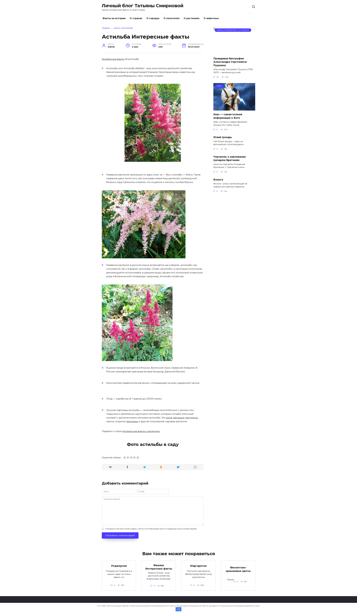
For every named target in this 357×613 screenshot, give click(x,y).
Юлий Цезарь (222, 137)
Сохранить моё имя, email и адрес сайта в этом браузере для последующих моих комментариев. (151, 529)
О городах (152, 18)
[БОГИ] (234, 108)
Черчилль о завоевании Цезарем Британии (229, 158)
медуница (191, 417)
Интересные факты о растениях (141, 431)
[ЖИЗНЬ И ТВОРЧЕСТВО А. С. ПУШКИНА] (234, 52)
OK (178, 609)
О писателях (171, 18)
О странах (136, 18)
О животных (211, 18)
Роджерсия (119, 565)
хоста (169, 417)
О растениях (191, 18)
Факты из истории (114, 18)
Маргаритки (198, 565)
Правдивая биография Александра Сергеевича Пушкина (230, 62)
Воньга (218, 179)
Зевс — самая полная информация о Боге (227, 116)
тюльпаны (132, 421)
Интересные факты (113, 59)
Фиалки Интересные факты (158, 567)
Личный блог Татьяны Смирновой (142, 5)
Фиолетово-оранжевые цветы (238, 569)
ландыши (178, 417)
